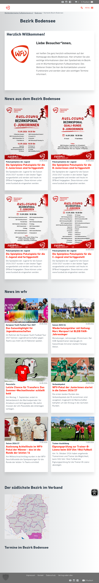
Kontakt (40, 575)
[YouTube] (62, 2)
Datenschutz (51, 575)
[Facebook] (71, 2)
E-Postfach (85, 2)
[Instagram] (66, 2)
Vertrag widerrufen (65, 575)
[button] (87, 8)
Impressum (30, 575)
